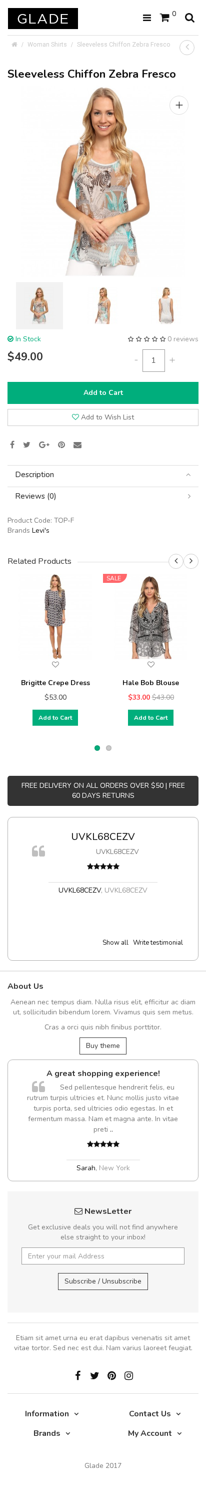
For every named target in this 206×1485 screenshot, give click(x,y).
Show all (115, 942)
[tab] (103, 475)
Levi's (41, 530)
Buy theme (103, 1045)
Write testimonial (158, 942)
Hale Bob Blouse (150, 683)
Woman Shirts (47, 44)
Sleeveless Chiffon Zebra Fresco (123, 44)
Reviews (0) (35, 496)
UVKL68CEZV (103, 836)
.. (111, 1129)
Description (34, 475)
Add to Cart (103, 392)
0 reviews (183, 339)
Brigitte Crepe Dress (55, 683)
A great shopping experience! (103, 1073)
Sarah (86, 1168)
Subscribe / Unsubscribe (103, 1281)
